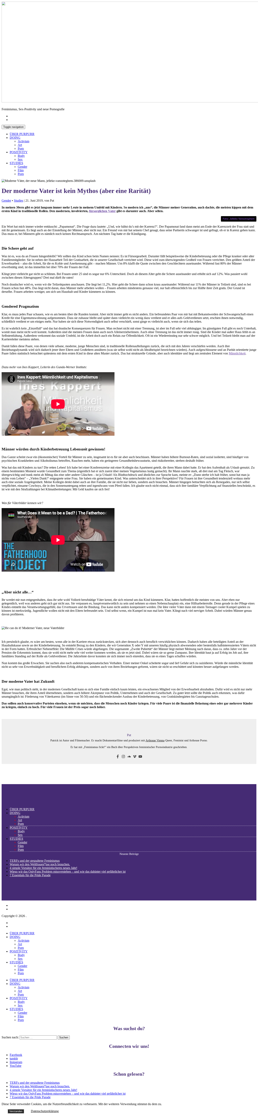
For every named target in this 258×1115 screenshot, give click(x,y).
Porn (21, 148)
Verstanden (15, 1111)
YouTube (15, 1065)
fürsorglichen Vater (102, 211)
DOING (15, 137)
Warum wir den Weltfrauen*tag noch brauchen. (40, 864)
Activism (23, 141)
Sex (20, 159)
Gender (22, 166)
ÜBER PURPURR (22, 134)
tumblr (14, 1058)
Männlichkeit (237, 353)
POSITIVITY (19, 152)
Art (20, 145)
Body (21, 155)
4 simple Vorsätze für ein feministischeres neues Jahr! (43, 868)
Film (21, 170)
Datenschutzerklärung (45, 1111)
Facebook (16, 1055)
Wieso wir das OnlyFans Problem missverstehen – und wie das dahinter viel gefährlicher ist (68, 871)
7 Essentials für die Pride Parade (30, 875)
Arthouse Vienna (155, 740)
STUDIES (16, 163)
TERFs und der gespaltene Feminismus (35, 860)
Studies (18, 200)
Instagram (16, 1062)
